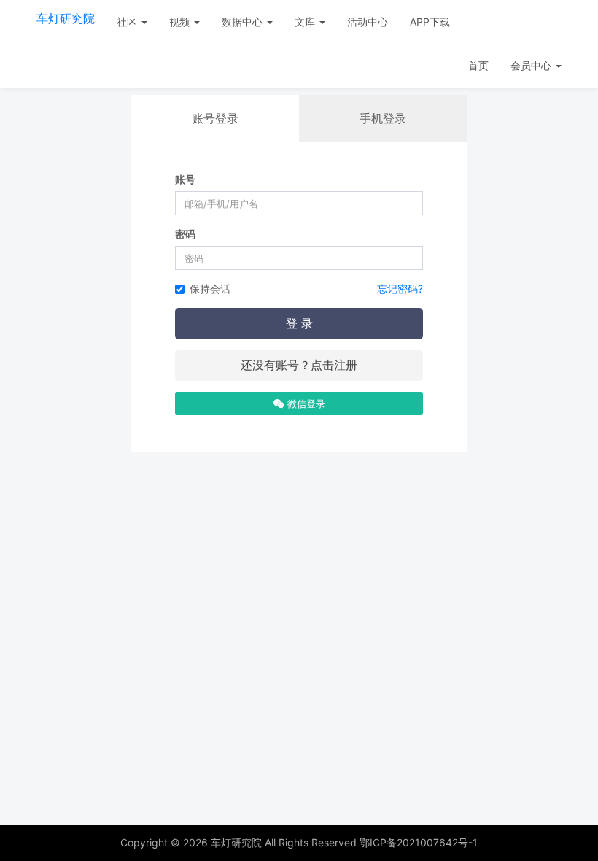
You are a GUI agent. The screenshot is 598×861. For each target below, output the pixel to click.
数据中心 (243, 21)
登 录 (299, 323)
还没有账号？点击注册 (299, 365)
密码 (185, 234)
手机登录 (383, 118)
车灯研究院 (65, 18)
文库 (306, 21)
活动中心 (367, 21)
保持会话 (210, 288)
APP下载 (430, 21)
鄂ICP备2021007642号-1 (419, 842)
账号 (185, 179)
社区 (128, 21)
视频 (181, 21)
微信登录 (304, 403)
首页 (478, 65)
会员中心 (532, 65)
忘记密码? (400, 288)
